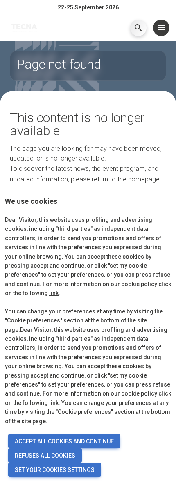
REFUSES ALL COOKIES (45, 455)
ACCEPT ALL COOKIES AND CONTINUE (64, 441)
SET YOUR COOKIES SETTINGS (55, 470)
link (54, 293)
